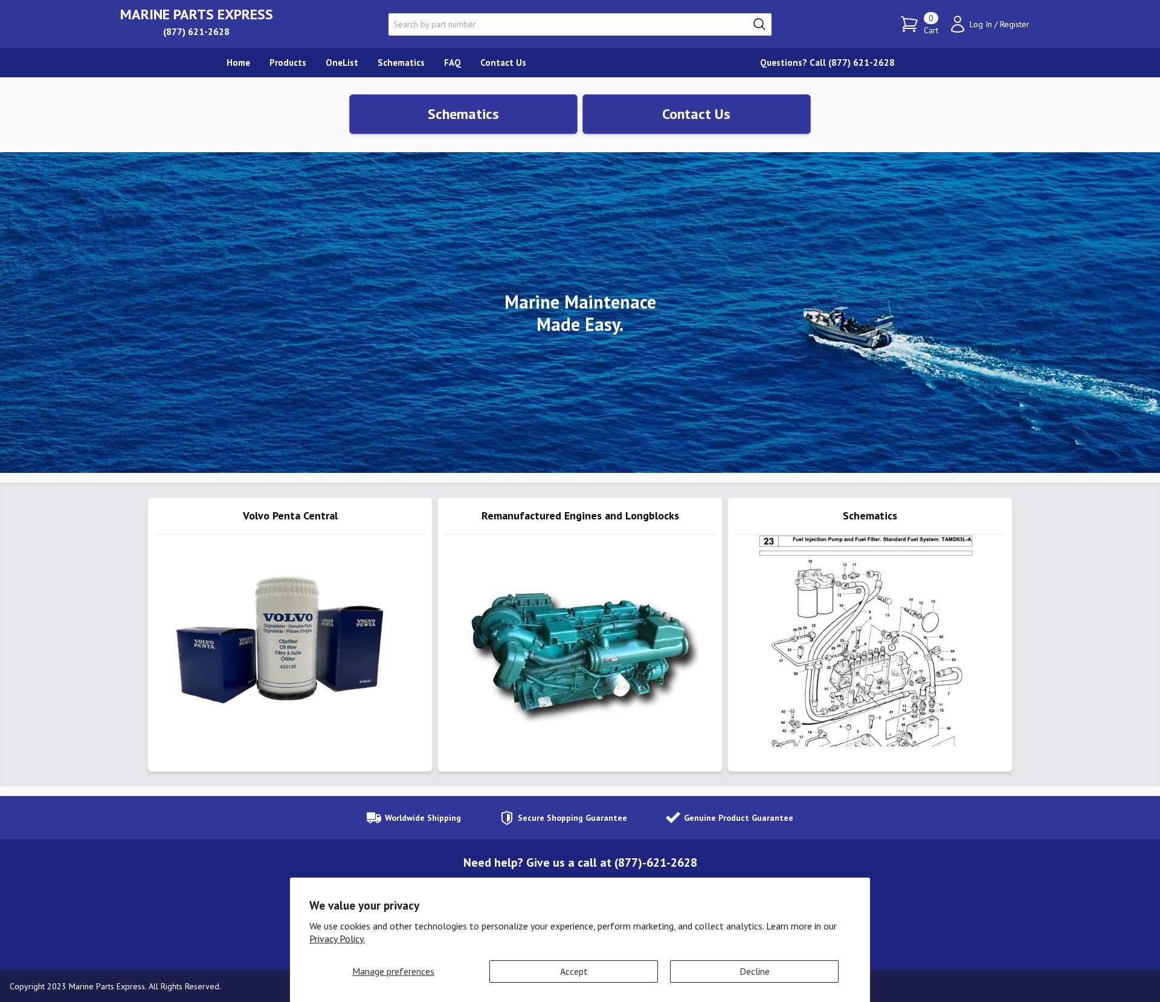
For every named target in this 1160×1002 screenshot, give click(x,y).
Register (1015, 24)
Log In (981, 24)
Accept (574, 971)
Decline (755, 971)
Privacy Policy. (337, 939)
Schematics (463, 113)
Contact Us (696, 113)
